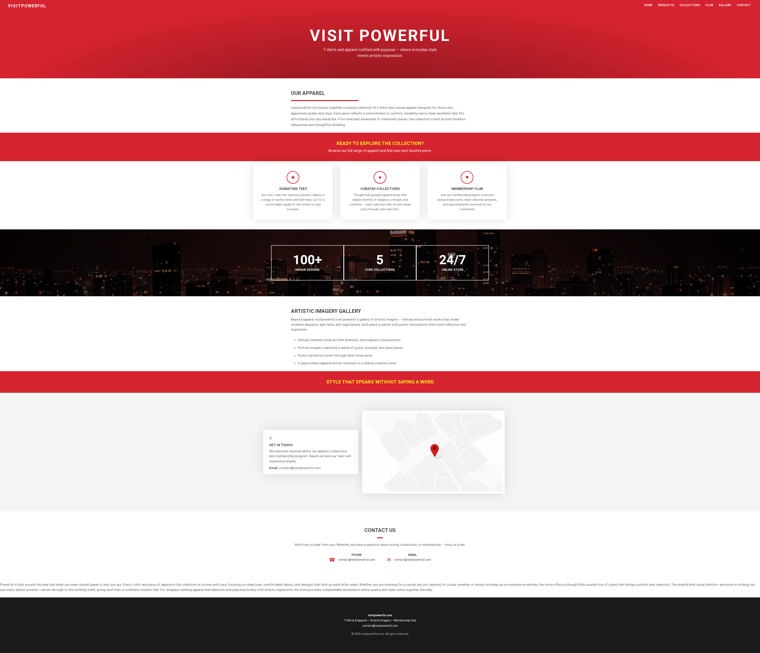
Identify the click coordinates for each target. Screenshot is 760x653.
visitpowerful (27, 5)
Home (648, 5)
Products (666, 5)
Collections (690, 5)
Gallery (725, 5)
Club (709, 5)
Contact (744, 5)
